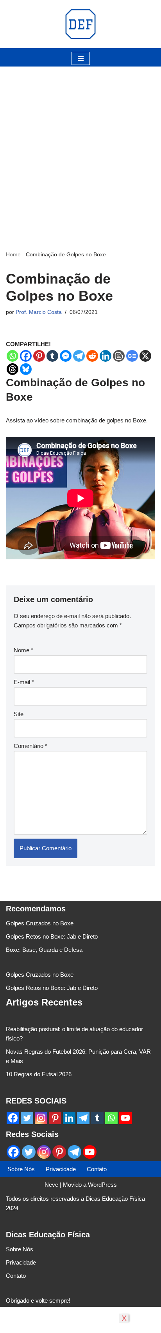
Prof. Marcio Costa (39, 312)
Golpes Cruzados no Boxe (39, 923)
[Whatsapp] (12, 356)
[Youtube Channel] (125, 1118)
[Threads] (12, 369)
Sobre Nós (21, 1169)
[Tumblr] (52, 356)
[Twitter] (27, 1118)
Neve (51, 1184)
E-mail (24, 682)
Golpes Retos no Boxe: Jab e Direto (52, 936)
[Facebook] (26, 356)
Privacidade (61, 1169)
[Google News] (132, 356)
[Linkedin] (105, 356)
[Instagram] (41, 1118)
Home (13, 254)
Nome (23, 650)
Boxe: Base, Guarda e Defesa (44, 949)
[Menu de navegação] (81, 58)
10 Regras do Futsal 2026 (39, 1074)
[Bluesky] (26, 369)
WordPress (102, 1184)
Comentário (30, 746)
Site (18, 714)
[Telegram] (79, 356)
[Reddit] (92, 356)
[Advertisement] (80, 147)
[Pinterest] (39, 356)
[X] (145, 356)
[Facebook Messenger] (66, 356)
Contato (97, 1169)
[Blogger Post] (119, 356)
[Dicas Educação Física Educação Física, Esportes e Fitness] (80, 24)
